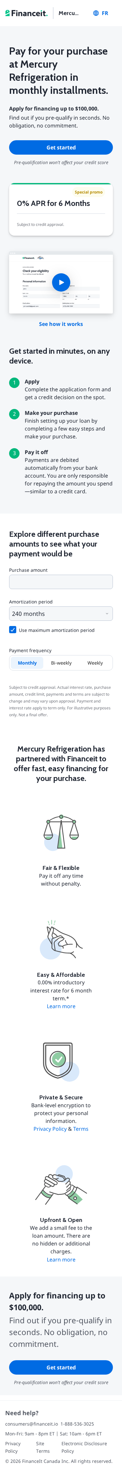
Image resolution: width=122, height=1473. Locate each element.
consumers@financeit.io (31, 1424)
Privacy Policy (50, 1128)
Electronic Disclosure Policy (84, 1447)
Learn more (61, 1006)
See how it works (61, 324)
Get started (61, 147)
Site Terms (43, 1447)
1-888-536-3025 (77, 1424)
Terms (80, 1128)
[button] (61, 282)
